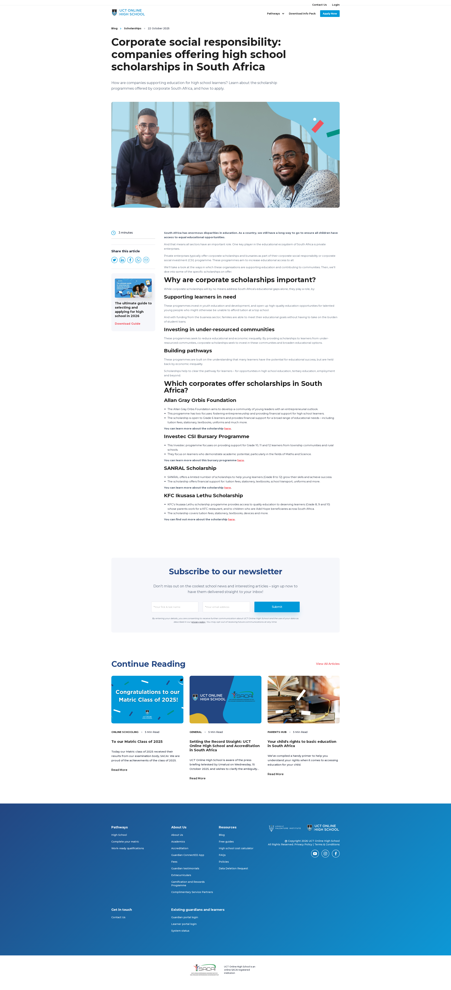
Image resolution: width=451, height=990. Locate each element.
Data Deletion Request (233, 868)
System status (180, 930)
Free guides (226, 841)
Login (336, 4)
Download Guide (127, 323)
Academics (178, 841)
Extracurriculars (181, 875)
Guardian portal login (184, 917)
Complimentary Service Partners (192, 892)
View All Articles (328, 664)
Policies (224, 861)
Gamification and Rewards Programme (188, 883)
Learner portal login (184, 924)
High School (119, 834)
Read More (119, 770)
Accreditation (179, 848)
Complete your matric (125, 841)
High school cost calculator (236, 848)
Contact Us (319, 4)
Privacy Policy (303, 844)
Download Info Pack (302, 13)
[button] (276, 13)
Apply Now (330, 13)
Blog (222, 834)
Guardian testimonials (185, 868)
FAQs (222, 855)
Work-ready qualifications (127, 848)
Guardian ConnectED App (187, 855)
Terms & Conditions (327, 844)
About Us (177, 834)
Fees (174, 861)
